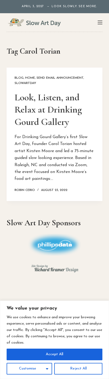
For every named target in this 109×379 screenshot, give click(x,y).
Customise (27, 369)
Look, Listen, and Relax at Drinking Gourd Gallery (48, 110)
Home (30, 77)
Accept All (54, 354)
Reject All (78, 369)
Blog (19, 77)
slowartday (25, 83)
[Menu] (100, 22)
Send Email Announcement (60, 77)
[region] (54, 340)
